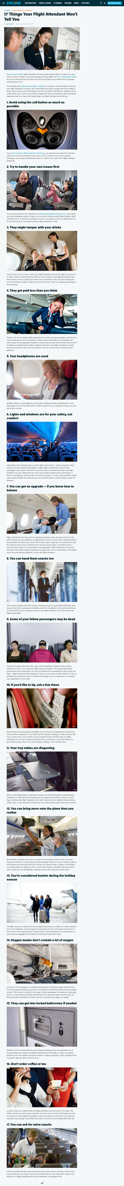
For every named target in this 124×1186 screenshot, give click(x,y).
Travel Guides (45, 3)
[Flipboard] (101, 3)
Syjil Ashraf (9, 24)
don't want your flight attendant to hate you (28, 153)
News (76, 3)
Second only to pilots (15, 74)
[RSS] (104, 3)
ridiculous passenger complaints (33, 86)
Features (85, 3)
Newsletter (116, 3)
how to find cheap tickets (66, 77)
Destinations (30, 3)
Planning (58, 3)
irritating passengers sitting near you (53, 214)
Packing (68, 3)
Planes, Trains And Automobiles (22, 10)
